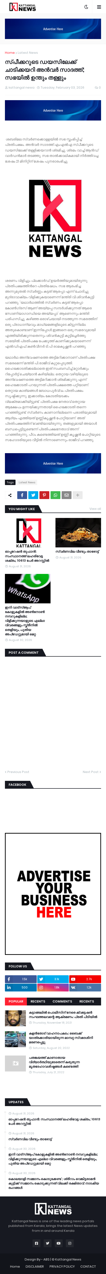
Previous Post (18, 772)
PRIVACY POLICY (62, 1266)
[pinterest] (53, 1088)
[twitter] (53, 1083)
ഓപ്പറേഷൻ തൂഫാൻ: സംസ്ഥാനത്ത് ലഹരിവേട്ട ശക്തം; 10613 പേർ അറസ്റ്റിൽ (27, 556)
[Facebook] (22, 495)
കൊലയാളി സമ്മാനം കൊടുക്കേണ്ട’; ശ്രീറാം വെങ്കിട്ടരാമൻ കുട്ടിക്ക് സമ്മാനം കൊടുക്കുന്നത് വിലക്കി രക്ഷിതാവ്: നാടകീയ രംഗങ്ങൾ (53, 1183)
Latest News (28, 52)
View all (95, 509)
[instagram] (53, 1086)
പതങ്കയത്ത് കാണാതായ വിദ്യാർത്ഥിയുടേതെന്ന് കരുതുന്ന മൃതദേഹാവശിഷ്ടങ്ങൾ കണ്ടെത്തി (54, 1062)
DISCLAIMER (35, 1266)
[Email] (66, 495)
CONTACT (88, 1266)
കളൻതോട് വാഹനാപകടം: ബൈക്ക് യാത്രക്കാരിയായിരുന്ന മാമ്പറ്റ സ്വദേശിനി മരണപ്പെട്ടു (61, 1037)
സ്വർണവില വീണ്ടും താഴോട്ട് (77, 551)
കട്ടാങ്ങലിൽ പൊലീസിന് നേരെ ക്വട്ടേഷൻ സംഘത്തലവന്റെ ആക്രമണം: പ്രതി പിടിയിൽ (63, 1014)
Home (10, 52)
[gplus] (53, 1091)
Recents (38, 1001)
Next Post (91, 772)
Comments (62, 1001)
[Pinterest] (44, 495)
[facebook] (53, 1081)
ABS (46, 1259)
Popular (16, 1001)
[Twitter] (33, 495)
